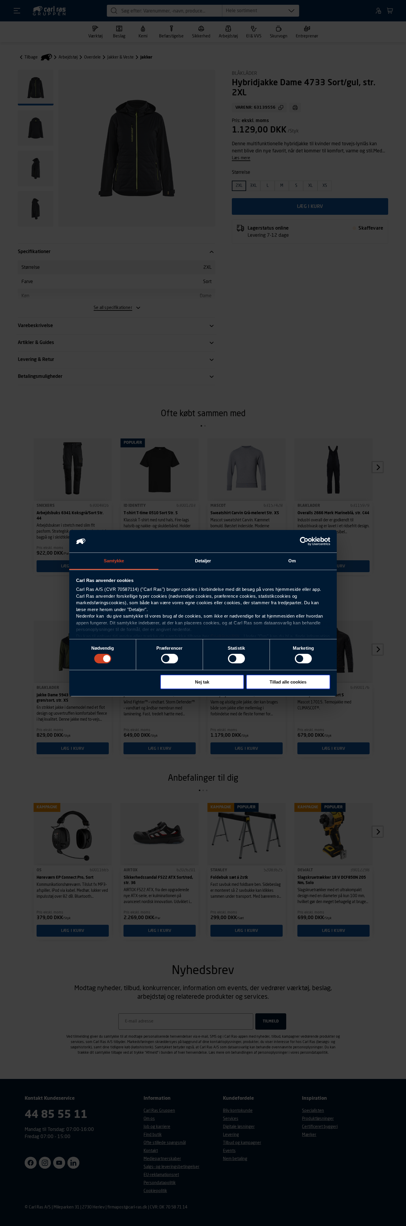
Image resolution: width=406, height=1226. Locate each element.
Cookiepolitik (225, 636)
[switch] (169, 658)
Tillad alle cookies (288, 681)
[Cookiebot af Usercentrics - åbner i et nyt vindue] (304, 541)
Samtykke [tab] (114, 560)
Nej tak (202, 681)
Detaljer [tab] (203, 560)
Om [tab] (292, 560)
